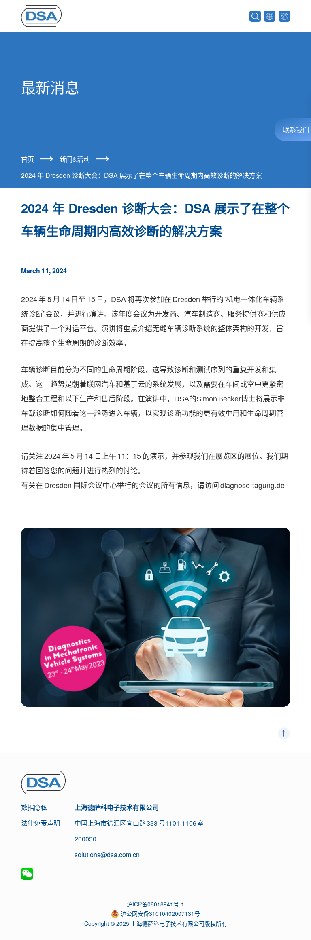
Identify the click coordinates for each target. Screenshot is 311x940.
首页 (27, 159)
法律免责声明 (40, 823)
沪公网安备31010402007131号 (160, 913)
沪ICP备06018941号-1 (155, 904)
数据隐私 (34, 807)
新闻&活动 (75, 159)
